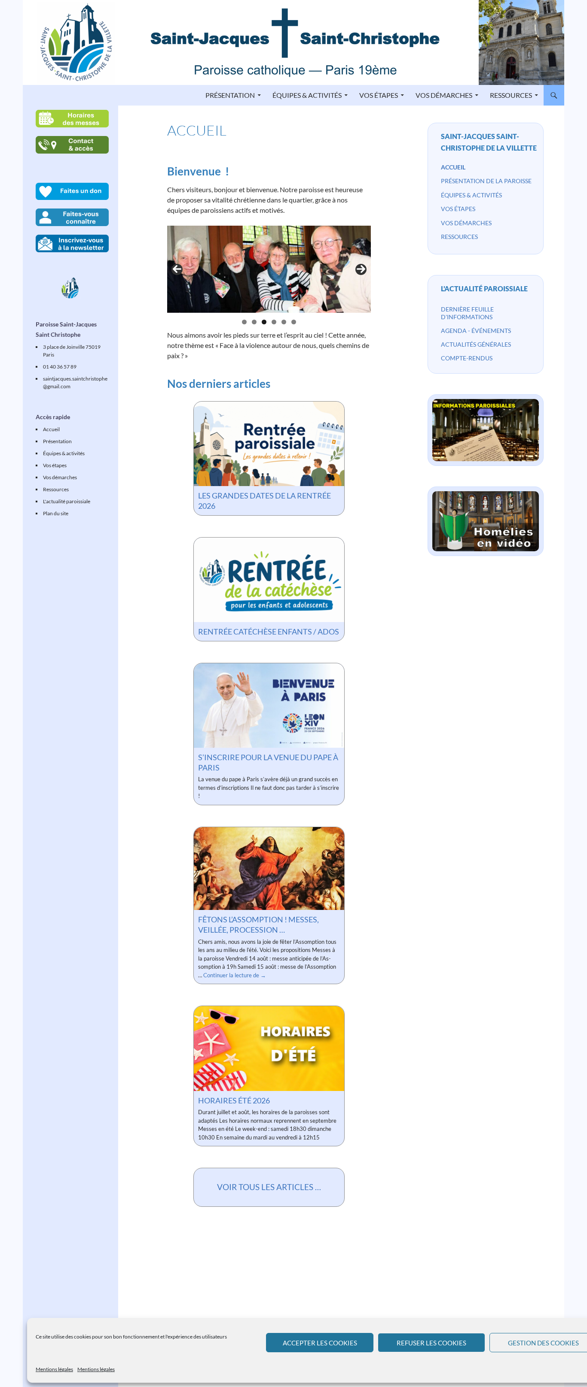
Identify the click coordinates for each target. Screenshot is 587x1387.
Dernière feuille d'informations (467, 312)
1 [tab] (244, 322)
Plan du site (55, 513)
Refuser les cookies (431, 1343)
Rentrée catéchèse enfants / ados (268, 631)
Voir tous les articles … (269, 1187)
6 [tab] (293, 322)
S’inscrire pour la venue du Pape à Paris (268, 762)
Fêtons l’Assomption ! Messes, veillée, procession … (258, 924)
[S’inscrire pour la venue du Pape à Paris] (269, 705)
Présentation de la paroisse (486, 180)
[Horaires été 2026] (269, 1048)
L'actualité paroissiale (484, 288)
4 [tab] (274, 322)
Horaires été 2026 (234, 1100)
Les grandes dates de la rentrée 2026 (264, 501)
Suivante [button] (361, 269)
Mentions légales (54, 1369)
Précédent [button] (177, 269)
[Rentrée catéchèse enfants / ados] (269, 580)
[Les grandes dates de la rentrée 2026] (269, 444)
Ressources (511, 95)
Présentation (230, 95)
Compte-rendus (466, 358)
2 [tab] (254, 322)
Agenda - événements (476, 330)
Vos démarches (444, 95)
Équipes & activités (307, 95)
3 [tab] (264, 322)
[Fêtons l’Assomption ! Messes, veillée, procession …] (269, 868)
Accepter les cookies (320, 1343)
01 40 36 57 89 (59, 366)
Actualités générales (476, 344)
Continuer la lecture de (234, 975)
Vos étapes (378, 95)
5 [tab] (283, 322)
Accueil (453, 167)
